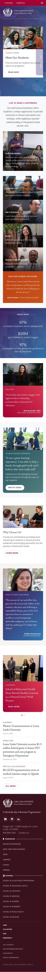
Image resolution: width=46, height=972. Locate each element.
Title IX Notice (8, 945)
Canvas (6, 865)
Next (41, 57)
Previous (40, 66)
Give (4, 934)
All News (11, 786)
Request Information (12, 844)
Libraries (6, 860)
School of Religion (11, 917)
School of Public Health (13, 912)
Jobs (5, 925)
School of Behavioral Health (15, 886)
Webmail (6, 870)
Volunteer (7, 929)
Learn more (12, 553)
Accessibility (8, 953)
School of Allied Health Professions (18, 881)
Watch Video (15, 488)
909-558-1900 (9, 833)
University (9, 3)
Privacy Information (11, 957)
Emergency (7, 938)
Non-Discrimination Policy (13, 949)
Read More (14, 707)
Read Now (13, 72)
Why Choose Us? (12, 532)
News (5, 854)
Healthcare (20, 3)
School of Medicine (11, 896)
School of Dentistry (11, 891)
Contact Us (24, 833)
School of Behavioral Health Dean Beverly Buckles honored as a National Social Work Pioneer (21, 695)
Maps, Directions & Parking (14, 849)
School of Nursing (11, 901)
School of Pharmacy (11, 907)
